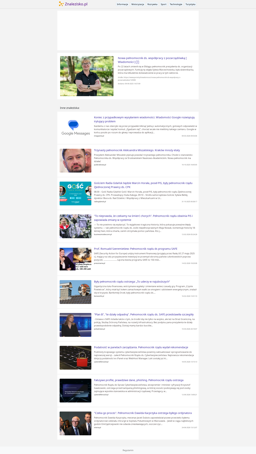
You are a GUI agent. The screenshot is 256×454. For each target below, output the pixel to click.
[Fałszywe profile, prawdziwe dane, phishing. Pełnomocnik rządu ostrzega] (75, 390)
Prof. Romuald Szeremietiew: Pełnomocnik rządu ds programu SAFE (135, 249)
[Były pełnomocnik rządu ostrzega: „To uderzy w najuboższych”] (75, 291)
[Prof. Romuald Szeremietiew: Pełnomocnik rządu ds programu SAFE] (75, 258)
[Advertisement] (128, 30)
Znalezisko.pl (75, 3)
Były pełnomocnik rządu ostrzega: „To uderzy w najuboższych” (132, 281)
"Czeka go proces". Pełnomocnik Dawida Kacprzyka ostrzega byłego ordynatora (143, 413)
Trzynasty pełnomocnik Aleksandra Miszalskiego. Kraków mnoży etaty (137, 150)
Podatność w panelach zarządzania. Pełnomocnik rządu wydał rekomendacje (141, 347)
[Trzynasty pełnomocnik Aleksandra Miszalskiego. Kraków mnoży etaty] (75, 160)
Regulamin (128, 450)
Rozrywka (152, 4)
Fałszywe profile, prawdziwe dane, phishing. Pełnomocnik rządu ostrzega (138, 380)
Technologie (176, 4)
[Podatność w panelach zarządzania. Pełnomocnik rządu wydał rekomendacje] (75, 357)
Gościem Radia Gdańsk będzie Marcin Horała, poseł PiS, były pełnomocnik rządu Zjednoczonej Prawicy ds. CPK (143, 185)
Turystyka (190, 4)
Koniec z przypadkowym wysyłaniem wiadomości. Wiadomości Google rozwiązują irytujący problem (144, 119)
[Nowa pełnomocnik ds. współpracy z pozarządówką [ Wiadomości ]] (86, 75)
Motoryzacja (137, 4)
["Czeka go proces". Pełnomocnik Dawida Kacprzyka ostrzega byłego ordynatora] (75, 423)
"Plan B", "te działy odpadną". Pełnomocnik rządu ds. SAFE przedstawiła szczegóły (144, 314)
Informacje (122, 4)
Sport (163, 4)
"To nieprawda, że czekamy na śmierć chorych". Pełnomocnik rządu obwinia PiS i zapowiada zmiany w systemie (143, 218)
